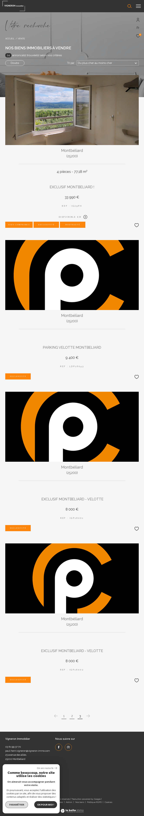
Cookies (108, 802)
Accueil (9, 38)
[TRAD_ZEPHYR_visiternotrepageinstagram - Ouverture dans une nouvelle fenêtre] (68, 747)
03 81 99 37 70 (13, 746)
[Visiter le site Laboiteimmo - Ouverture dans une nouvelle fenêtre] (72, 808)
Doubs (15, 63)
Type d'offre (18, 45)
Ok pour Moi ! (45, 804)
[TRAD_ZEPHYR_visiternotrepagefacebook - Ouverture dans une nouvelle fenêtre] (58, 747)
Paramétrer (16, 804)
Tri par (70, 63)
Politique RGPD (94, 802)
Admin (69, 802)
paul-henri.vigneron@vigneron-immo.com (27, 751)
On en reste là (45, 768)
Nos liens (80, 802)
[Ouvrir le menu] (138, 6)
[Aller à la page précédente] (55, 715)
